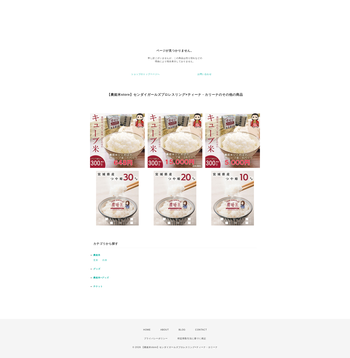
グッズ (96, 269)
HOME (147, 329)
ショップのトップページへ (145, 74)
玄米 (95, 260)
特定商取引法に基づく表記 (192, 338)
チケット (98, 286)
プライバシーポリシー (156, 338)
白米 (104, 260)
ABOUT (164, 329)
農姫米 (96, 255)
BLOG (182, 329)
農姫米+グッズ (101, 277)
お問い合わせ (204, 74)
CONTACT (201, 329)
